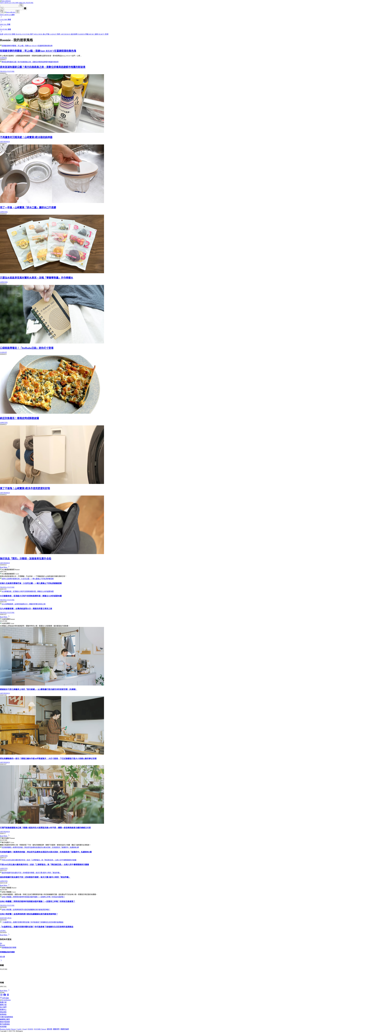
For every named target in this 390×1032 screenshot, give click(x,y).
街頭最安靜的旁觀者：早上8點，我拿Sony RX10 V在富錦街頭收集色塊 (38, 51)
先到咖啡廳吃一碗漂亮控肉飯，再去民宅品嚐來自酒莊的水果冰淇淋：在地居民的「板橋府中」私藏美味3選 (46, 852)
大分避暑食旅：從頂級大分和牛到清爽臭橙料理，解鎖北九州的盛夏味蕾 (31, 596)
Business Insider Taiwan (8, 1029)
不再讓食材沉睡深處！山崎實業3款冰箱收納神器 (26, 137)
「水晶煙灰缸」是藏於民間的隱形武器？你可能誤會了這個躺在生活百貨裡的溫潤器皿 (36, 927)
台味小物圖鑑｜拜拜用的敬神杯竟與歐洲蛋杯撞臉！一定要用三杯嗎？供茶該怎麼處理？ (37, 901)
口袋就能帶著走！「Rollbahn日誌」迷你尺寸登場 (26, 348)
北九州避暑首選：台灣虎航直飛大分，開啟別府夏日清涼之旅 (26, 609)
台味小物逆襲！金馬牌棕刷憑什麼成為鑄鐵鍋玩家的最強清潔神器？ (29, 914)
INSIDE (30, 1029)
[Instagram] (1, 996)
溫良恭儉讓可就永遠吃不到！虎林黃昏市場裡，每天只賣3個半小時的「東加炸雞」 (35, 877)
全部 (1, 34)
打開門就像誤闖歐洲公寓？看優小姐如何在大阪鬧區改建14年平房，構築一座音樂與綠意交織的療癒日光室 (45, 828)
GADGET (3, 58)
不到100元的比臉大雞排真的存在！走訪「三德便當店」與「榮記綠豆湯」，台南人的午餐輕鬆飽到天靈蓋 (44, 864)
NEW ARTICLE (5, 3)
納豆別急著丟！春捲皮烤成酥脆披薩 (19, 418)
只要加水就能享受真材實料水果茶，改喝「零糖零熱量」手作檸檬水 (36, 277)
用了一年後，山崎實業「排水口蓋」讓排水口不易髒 (28, 207)
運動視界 (56, 1029)
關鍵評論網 (65, 1029)
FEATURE (29, 3)
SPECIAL (22, 3)
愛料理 (49, 1029)
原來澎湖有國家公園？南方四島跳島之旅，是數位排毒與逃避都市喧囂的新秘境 (42, 67)
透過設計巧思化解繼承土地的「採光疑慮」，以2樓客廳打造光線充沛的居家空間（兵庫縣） (38, 689)
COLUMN (15, 3)
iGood (25, 1029)
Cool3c (19, 1029)
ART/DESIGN (5, 142)
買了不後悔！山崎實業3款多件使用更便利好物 (25, 488)
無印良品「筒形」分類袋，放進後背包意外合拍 (25, 558)
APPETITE (4, 212)
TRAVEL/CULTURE (7, 71)
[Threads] (7, 996)
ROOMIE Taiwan (40, 1029)
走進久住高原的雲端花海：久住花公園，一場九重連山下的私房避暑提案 (31, 583)
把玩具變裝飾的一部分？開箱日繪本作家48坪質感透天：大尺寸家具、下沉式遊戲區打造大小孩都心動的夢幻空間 (48, 758)
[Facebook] (4, 996)
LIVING (3, 930)
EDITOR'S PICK (5, 918)
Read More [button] (4, 990)
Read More (4, 567)
